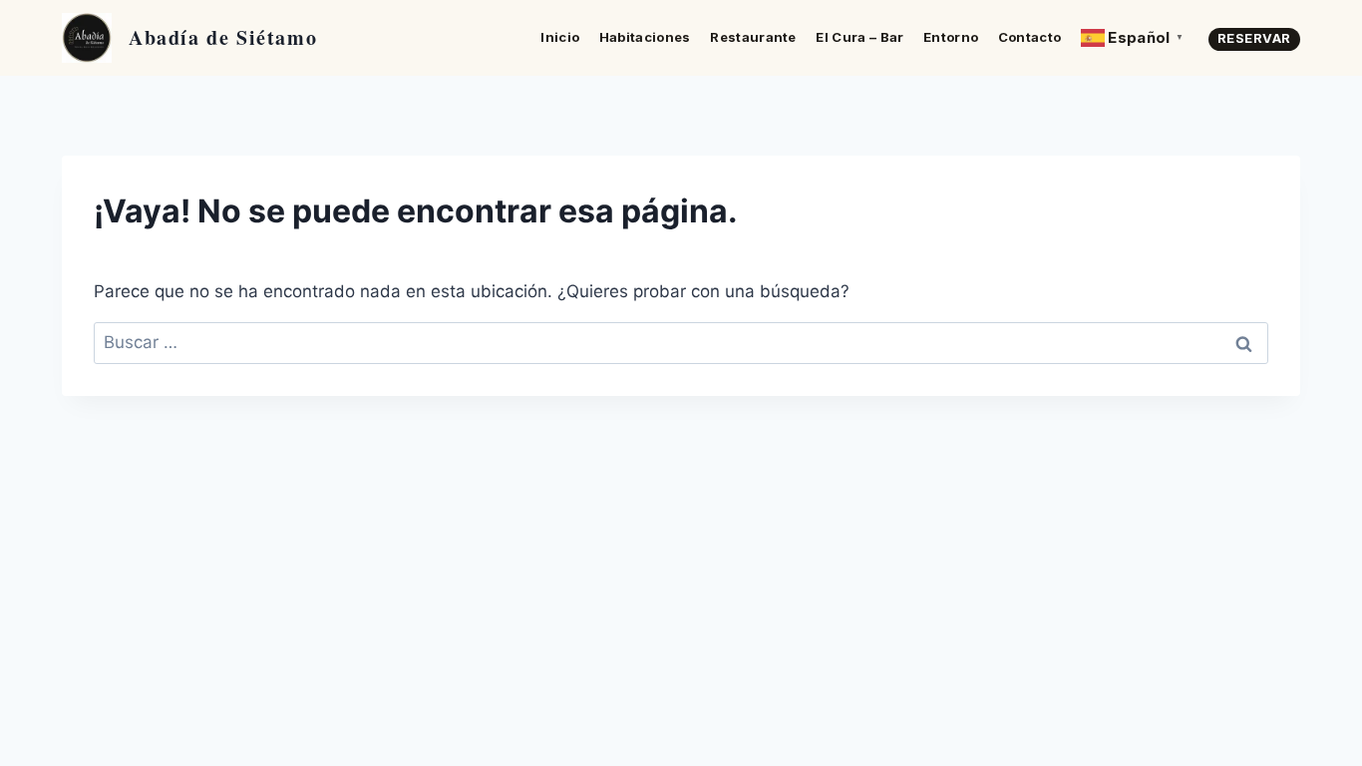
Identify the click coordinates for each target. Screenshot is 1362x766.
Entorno (950, 37)
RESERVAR (1254, 38)
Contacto (1030, 37)
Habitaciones (645, 37)
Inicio (559, 37)
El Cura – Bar (859, 37)
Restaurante (753, 37)
